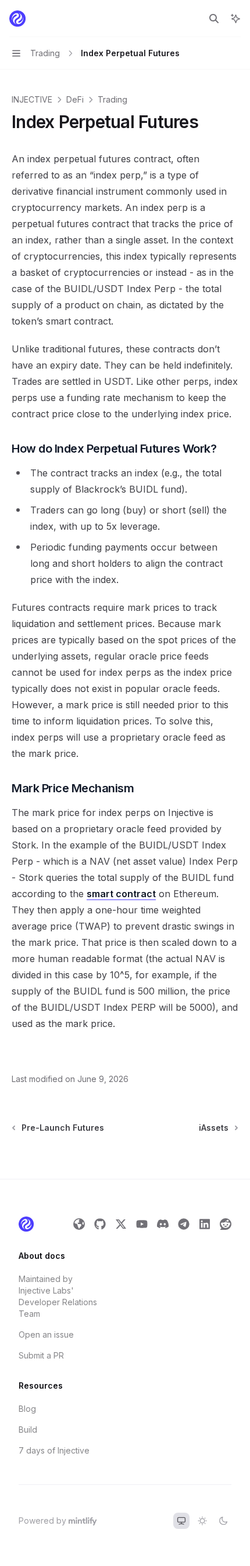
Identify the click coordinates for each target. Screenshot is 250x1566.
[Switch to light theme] (202, 1521)
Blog (27, 1409)
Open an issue (46, 1334)
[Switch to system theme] (181, 1521)
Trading (112, 99)
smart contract (121, 893)
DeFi (75, 99)
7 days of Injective (54, 1450)
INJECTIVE (32, 99)
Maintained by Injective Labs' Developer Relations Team (58, 1296)
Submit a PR (41, 1355)
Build (28, 1429)
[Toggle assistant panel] (235, 18)
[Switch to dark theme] (223, 1521)
